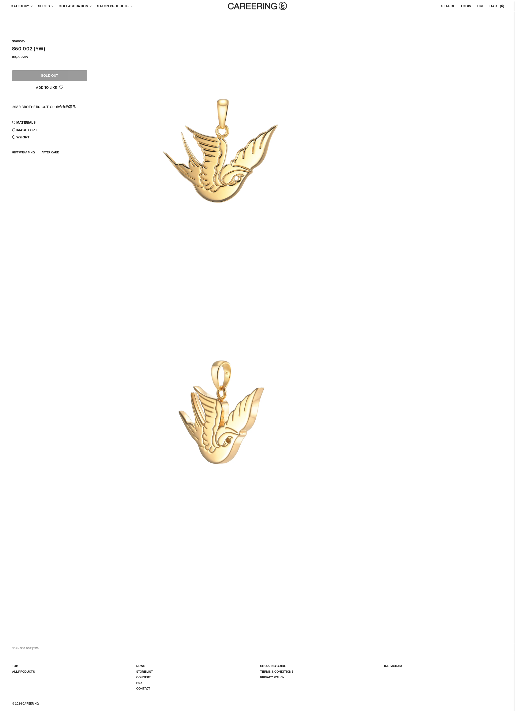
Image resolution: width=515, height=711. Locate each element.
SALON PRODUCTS (112, 6)
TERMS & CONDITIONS (276, 671)
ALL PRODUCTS (23, 671)
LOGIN (466, 6)
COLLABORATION (73, 6)
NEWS (140, 666)
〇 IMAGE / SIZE (25, 130)
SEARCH (448, 6)
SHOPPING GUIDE (273, 666)
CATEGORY (20, 6)
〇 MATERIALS (24, 122)
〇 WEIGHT (21, 137)
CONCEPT (143, 677)
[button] (49, 87)
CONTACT (143, 688)
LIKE (480, 6)
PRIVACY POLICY (272, 677)
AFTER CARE (50, 152)
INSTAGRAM (393, 666)
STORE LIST (144, 671)
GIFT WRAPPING (23, 152)
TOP (15, 648)
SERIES (44, 6)
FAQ (139, 683)
